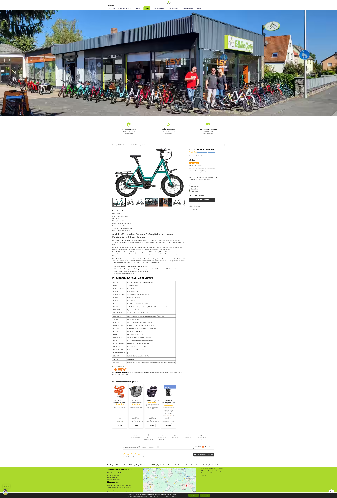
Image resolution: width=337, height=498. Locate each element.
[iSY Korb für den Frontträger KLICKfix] (136, 391)
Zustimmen (193, 495)
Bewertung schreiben (202, 152)
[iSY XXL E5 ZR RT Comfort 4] (165, 202)
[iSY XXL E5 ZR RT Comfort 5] (179, 202)
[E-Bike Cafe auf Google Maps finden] (169, 481)
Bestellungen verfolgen (162, 438)
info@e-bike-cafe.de (113, 479)
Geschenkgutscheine (201, 438)
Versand (198, 173)
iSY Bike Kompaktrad (124, 145)
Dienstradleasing (188, 8)
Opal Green (194, 191)
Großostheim (167, 465)
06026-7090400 (112, 477)
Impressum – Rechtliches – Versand (212, 469)
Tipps (199, 8)
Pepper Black (195, 186)
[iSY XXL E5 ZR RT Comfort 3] (151, 202)
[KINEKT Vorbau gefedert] (152, 391)
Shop (147, 8)
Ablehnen (205, 495)
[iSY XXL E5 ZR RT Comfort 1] (130, 202)
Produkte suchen (136, 438)
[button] (195, 209)
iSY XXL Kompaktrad (139, 145)
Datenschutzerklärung (207, 473)
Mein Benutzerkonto (148, 438)
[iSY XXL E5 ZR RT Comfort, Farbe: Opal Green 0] (119, 202)
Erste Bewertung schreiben (204, 455)
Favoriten (175, 438)
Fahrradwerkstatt (159, 8)
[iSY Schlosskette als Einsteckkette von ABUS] (119, 391)
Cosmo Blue (194, 189)
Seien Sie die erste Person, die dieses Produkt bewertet (137, 457)
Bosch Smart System (118, 366)
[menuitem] (221, 145)
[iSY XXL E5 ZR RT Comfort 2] (140, 202)
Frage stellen (211, 152)
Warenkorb (188, 438)
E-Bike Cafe (111, 8)
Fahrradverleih (174, 8)
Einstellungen (134, 496)
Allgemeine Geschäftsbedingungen (211, 471)
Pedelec (137, 8)
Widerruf (203, 475)
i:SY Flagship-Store (124, 8)
